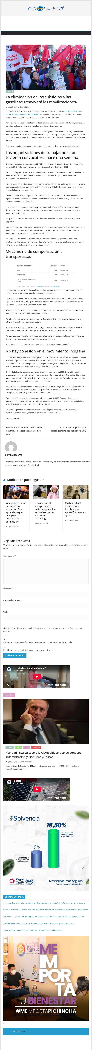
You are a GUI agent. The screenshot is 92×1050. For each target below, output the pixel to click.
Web (5, 612)
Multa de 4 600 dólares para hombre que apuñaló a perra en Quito (75, 509)
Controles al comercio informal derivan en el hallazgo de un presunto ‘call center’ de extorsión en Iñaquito (44, 903)
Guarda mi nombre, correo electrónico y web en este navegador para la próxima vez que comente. (42, 630)
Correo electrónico (12, 600)
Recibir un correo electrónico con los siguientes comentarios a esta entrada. (37, 642)
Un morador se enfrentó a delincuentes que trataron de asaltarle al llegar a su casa (24, 431)
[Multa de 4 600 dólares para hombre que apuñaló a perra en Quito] (76, 487)
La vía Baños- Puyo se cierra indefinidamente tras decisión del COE (68, 429)
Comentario (9, 556)
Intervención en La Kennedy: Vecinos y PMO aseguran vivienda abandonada (32, 930)
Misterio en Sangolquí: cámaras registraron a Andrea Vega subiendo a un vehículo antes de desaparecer (43, 916)
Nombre (8, 588)
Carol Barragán (26, 762)
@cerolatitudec (19, 1031)
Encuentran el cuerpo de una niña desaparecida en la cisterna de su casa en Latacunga (45, 510)
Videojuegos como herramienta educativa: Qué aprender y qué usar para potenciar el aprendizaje (16, 512)
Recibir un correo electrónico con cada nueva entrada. (28, 650)
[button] (86, 978)
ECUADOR (10, 91)
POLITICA (26, 747)
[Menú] (5, 33)
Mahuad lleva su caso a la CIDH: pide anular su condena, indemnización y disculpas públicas (44, 755)
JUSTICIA (18, 747)
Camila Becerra (25, 107)
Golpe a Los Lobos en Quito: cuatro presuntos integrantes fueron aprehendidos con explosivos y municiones (45, 910)
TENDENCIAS (36, 747)
